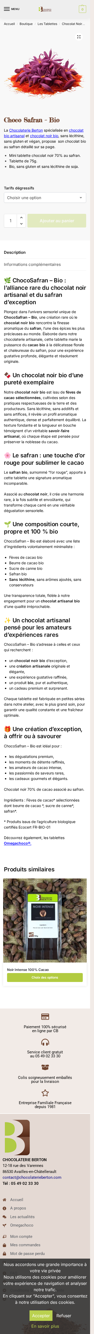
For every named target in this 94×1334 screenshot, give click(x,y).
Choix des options (45, 977)
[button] (82, 9)
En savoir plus (45, 1326)
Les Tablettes (47, 24)
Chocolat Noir (72, 24)
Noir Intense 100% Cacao (28, 970)
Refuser (63, 1315)
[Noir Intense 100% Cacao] (45, 920)
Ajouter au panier (57, 220)
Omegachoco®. (17, 843)
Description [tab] (15, 252)
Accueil (9, 24)
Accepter (41, 1315)
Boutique (26, 24)
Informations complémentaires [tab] (32, 264)
